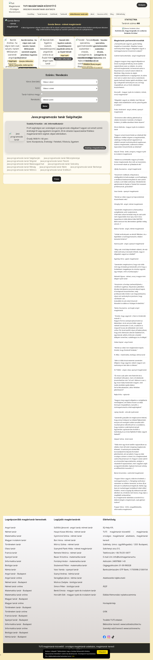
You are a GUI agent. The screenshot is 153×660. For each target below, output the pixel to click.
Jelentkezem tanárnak (79, 14)
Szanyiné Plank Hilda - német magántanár (73, 548)
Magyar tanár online (14, 603)
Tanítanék (63, 14)
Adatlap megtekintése (95, 147)
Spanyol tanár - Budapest (16, 620)
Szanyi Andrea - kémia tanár (66, 573)
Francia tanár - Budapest (16, 615)
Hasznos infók (102, 14)
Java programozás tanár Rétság (21, 167)
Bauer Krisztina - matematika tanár (70, 557)
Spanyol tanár (11, 557)
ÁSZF (105, 586)
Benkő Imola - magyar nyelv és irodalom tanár (75, 590)
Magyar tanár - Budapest (16, 599)
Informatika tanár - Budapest (18, 624)
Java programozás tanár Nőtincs (22, 170)
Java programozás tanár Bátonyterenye (62, 158)
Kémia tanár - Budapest (15, 636)
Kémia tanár (10, 569)
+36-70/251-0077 (123, 552)
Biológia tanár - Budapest (16, 632)
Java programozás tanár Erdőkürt (55, 170)
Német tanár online (14, 586)
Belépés (141, 5)
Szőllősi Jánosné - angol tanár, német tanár (73, 527)
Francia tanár (11, 552)
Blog (112, 14)
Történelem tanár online (16, 611)
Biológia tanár (11, 565)
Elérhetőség (120, 14)
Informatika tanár (13, 561)
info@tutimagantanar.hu (124, 557)
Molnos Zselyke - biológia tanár (68, 582)
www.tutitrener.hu (132, 628)
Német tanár (11, 531)
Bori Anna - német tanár (65, 540)
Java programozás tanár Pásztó (54, 161)
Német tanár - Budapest (16, 582)
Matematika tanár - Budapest (18, 590)
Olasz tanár (10, 548)
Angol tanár (10, 527)
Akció (92, 14)
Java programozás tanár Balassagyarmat (25, 164)
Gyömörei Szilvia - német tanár (68, 536)
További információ (63, 59)
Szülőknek (53, 14)
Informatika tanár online (16, 628)
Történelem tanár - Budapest (18, 607)
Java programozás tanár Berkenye (86, 167)
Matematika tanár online (16, 594)
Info (73, 656)
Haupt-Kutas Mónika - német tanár (70, 531)
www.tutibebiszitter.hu (130, 624)
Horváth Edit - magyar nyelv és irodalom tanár (75, 594)
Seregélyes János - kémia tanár (68, 578)
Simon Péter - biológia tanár (67, 586)
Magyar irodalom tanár (15, 540)
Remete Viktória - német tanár (68, 552)
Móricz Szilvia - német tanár (66, 544)
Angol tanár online (13, 578)
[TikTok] (113, 636)
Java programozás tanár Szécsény (63, 164)
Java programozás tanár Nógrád (22, 161)
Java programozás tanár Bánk (53, 167)
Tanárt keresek (42, 14)
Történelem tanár (13, 544)
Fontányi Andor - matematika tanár (70, 561)
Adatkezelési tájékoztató (114, 578)
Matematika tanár (13, 536)
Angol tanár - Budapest (15, 573)
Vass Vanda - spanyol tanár (66, 569)
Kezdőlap (30, 14)
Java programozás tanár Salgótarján (23, 158)
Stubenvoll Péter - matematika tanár (70, 565)
